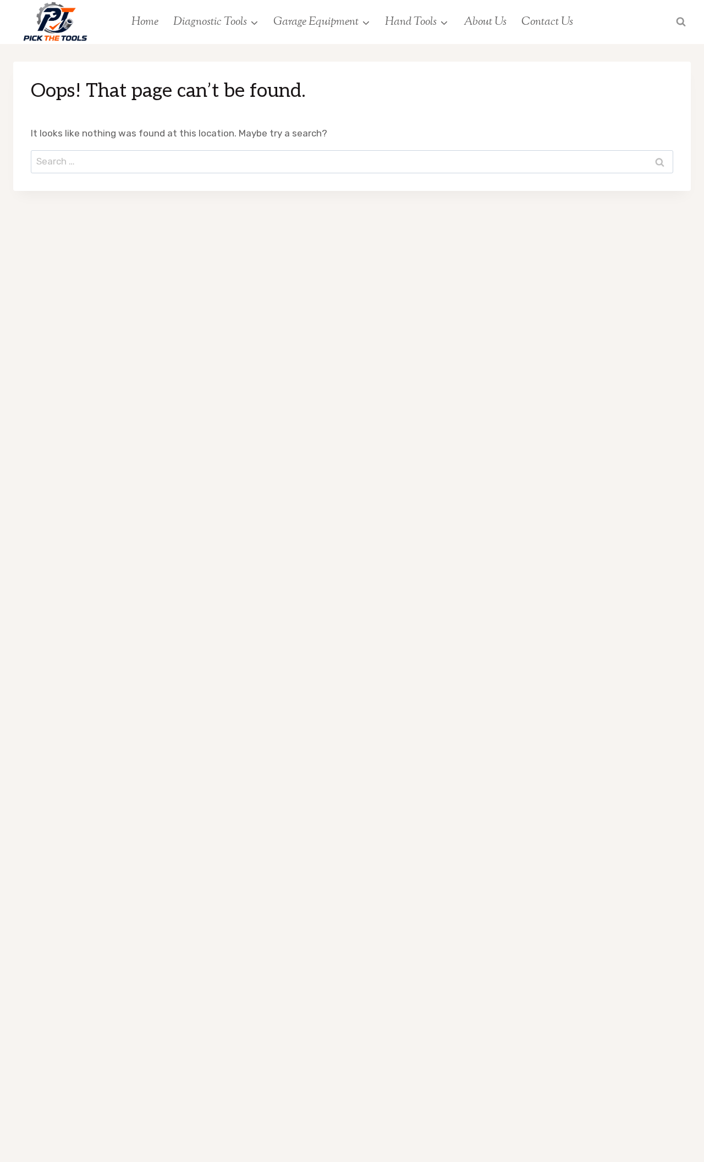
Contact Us (547, 22)
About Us (485, 22)
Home (144, 22)
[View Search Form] (681, 22)
